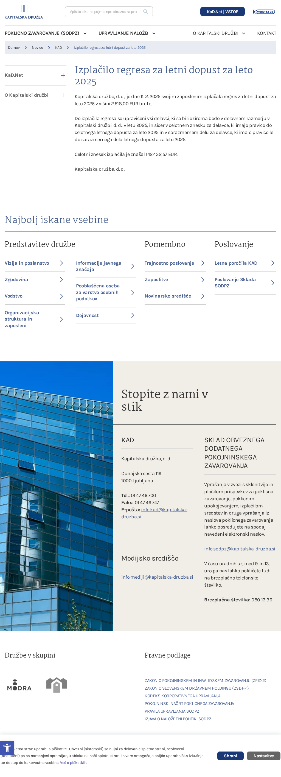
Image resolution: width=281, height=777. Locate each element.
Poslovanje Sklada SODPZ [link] (235, 282)
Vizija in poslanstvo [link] (27, 263)
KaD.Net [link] (14, 75)
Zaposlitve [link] (156, 279)
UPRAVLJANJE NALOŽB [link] (123, 33)
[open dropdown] (59, 75)
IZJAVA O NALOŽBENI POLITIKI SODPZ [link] (178, 718)
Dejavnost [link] (87, 315)
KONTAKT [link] (266, 33)
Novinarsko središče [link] (168, 296)
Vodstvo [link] (13, 296)
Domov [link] (14, 47)
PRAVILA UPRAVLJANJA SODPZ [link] (172, 711)
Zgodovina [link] (16, 279)
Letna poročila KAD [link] (236, 263)
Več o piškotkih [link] (73, 762)
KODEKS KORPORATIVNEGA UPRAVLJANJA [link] (183, 695)
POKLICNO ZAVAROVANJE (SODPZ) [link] (42, 33)
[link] (19, 684)
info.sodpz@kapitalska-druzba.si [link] (239, 549)
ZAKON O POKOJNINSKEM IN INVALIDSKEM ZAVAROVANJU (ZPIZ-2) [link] (205, 680)
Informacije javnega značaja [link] (98, 266)
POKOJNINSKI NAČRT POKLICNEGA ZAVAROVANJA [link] (189, 703)
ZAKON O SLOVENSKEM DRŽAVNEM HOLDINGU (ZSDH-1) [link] (197, 688)
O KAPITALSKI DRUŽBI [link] (215, 33)
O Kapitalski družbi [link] (26, 95)
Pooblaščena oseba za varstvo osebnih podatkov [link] (98, 292)
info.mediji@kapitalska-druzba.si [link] (157, 577)
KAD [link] (58, 47)
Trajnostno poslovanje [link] (169, 263)
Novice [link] (37, 47)
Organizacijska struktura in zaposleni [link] (22, 319)
